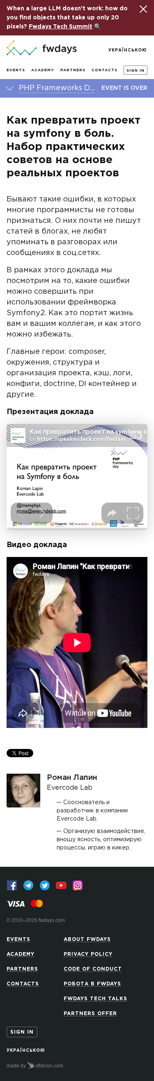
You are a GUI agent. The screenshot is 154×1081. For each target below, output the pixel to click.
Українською (127, 50)
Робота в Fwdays (92, 984)
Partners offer (90, 1013)
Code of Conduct (93, 969)
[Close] (143, 9)
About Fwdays (87, 939)
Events (16, 70)
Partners (72, 70)
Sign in (135, 70)
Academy (42, 70)
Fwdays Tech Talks (95, 999)
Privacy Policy (88, 954)
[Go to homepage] (42, 48)
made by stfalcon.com (35, 1066)
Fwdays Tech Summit (60, 26)
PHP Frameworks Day (57, 88)
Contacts (104, 70)
